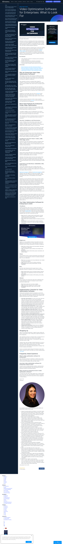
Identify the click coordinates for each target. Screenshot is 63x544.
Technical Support (7, 517)
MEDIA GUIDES (22, 6)
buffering (38, 93)
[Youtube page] (4, 525)
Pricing (31, 1)
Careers (5, 510)
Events (5, 509)
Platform (12, 1)
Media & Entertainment (8, 488)
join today (22, 351)
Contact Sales (6, 518)
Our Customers (6, 491)
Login (43, 1)
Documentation (6, 498)
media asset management (37, 172)
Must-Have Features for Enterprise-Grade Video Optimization (32, 68)
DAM (5, 480)
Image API (6, 495)
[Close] (32, 536)
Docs (41, 1)
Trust (5, 514)
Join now (32, 100)
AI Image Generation (7, 503)
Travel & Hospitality (7, 489)
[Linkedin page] (4, 522)
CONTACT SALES (49, 1)
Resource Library (7, 492)
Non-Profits (6, 490)
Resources (24, 1)
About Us (5, 505)
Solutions (16, 1)
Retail (5, 487)
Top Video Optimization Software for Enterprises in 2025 (31, 69)
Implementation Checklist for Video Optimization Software (31, 70)
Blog (5, 512)
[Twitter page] (4, 521)
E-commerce (6, 486)
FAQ (5, 483)
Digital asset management (24, 172)
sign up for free (57, 1)
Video (5, 479)
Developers (20, 1)
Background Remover (8, 502)
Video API (6, 496)
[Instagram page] (4, 524)
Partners (28, 1)
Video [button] (6, 5)
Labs (5, 513)
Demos (5, 481)
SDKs (5, 499)
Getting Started (7, 497)
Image (5, 477)
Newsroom (6, 511)
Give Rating (42, 468)
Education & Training (7, 519)
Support (39, 1)
